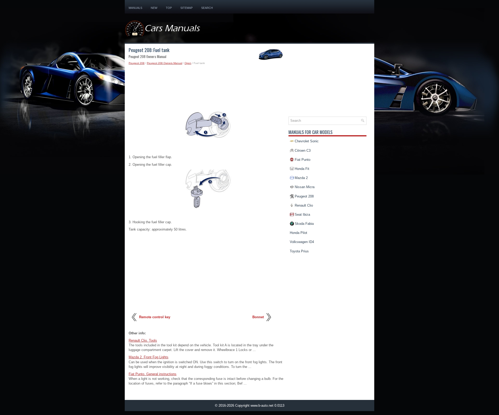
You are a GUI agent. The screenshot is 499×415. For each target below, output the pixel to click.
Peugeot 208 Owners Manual (164, 63)
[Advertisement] (207, 86)
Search (207, 7)
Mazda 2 (301, 178)
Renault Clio (304, 205)
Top (169, 7)
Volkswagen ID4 (302, 242)
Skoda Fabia (304, 224)
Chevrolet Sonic (307, 141)
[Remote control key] (134, 323)
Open (188, 63)
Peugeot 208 (137, 63)
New (154, 7)
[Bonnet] (268, 323)
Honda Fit (302, 169)
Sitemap (186, 7)
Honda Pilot (298, 233)
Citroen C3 (303, 150)
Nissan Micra (304, 187)
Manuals (135, 7)
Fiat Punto (302, 160)
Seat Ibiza (302, 214)
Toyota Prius (299, 251)
